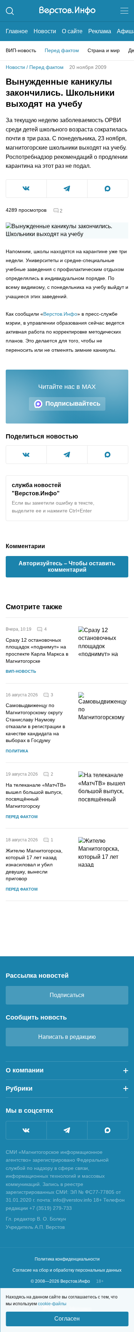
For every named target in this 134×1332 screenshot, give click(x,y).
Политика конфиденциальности (67, 1259)
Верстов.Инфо (60, 314)
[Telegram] (67, 1130)
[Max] (108, 1130)
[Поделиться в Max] (108, 188)
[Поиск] (10, 11)
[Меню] (124, 11)
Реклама (99, 31)
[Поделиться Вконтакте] (26, 188)
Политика (17, 751)
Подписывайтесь (72, 403)
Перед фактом (62, 50)
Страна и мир (104, 50)
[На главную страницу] (67, 10)
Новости (45, 31)
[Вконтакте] (26, 1130)
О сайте (72, 31)
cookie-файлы (52, 1303)
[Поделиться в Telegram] (67, 188)
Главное (17, 31)
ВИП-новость (21, 50)
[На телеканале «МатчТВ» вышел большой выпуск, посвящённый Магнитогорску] (103, 795)
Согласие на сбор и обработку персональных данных (67, 1270)
